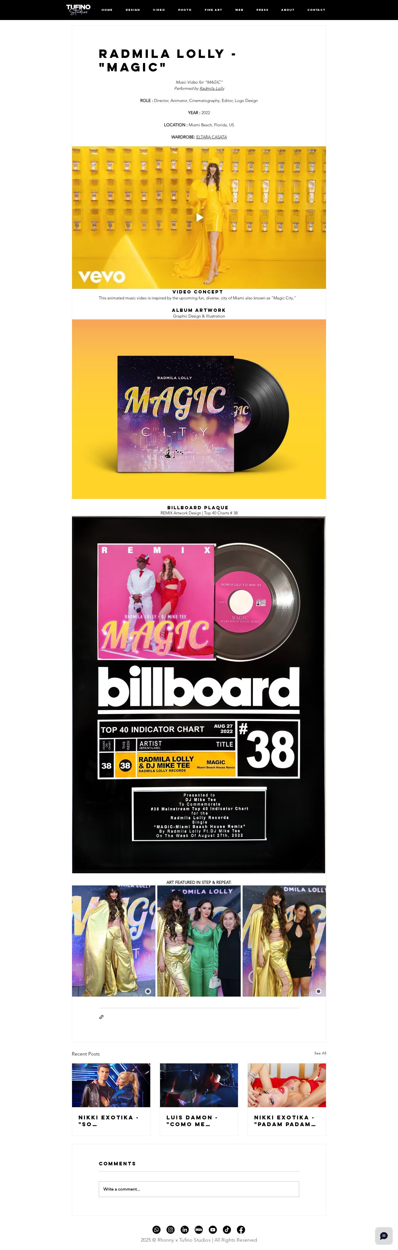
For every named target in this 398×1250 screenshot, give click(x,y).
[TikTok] (227, 1230)
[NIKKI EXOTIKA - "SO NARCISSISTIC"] (111, 1085)
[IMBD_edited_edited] (199, 1230)
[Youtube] (213, 1230)
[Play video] (199, 217)
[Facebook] (241, 1230)
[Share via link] (101, 1017)
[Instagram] (171, 1230)
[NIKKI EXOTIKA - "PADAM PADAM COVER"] (287, 1085)
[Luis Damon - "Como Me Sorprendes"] (199, 1085)
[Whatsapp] (156, 1230)
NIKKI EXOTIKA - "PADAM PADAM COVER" (284, 1120)
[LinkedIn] (185, 1230)
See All (320, 1053)
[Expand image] (113, 941)
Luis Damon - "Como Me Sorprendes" (193, 1120)
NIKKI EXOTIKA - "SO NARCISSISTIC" (109, 1120)
